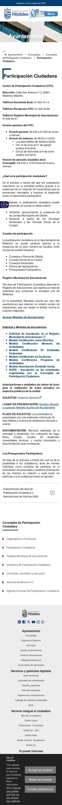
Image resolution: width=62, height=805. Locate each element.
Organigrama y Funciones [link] (21, 539)
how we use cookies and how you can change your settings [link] (13, 794)
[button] (51, 13)
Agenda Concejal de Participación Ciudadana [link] (32, 591)
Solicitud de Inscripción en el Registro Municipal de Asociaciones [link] (34, 335)
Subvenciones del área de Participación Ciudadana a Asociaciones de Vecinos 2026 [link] (20, 492)
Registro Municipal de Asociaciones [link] (26, 556)
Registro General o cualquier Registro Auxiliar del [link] (30, 405)
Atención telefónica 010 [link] (19, 582)
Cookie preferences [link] (40, 789)
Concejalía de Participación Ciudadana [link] (29, 56)
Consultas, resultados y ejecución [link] (25, 573)
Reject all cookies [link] (40, 779)
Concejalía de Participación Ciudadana (21, 524)
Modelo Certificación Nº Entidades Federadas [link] (34, 351)
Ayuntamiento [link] (15, 54)
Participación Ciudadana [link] (20, 547)
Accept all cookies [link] (40, 770)
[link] (3, 204)
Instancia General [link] (28, 397)
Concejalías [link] (34, 54)
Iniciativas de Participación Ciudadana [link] (28, 565)
